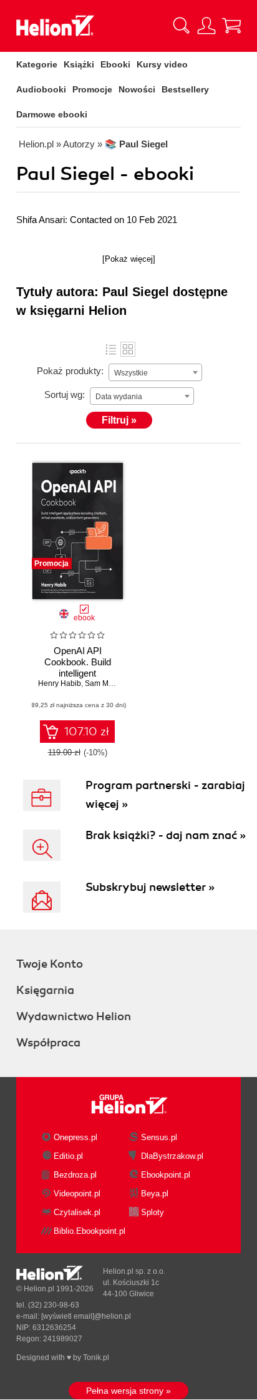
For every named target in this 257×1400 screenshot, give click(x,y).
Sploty (152, 1212)
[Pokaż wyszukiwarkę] (181, 25)
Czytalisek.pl (77, 1212)
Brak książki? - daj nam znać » (165, 835)
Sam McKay (105, 683)
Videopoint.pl (77, 1193)
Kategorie (36, 64)
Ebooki (115, 64)
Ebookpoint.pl (165, 1174)
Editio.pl (68, 1156)
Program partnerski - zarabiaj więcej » (165, 794)
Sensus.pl (159, 1137)
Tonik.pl (96, 1357)
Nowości (137, 89)
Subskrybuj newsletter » (150, 887)
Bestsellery (185, 89)
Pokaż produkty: (70, 370)
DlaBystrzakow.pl (172, 1156)
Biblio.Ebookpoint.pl (89, 1231)
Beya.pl (154, 1193)
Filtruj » (119, 420)
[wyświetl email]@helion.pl (86, 1316)
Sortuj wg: (64, 394)
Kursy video (162, 64)
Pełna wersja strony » (128, 1391)
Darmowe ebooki (51, 114)
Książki (79, 64)
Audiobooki (41, 89)
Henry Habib (59, 683)
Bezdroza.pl (75, 1174)
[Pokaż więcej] (128, 259)
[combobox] (155, 372)
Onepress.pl (75, 1137)
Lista (111, 349)
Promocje (92, 89)
